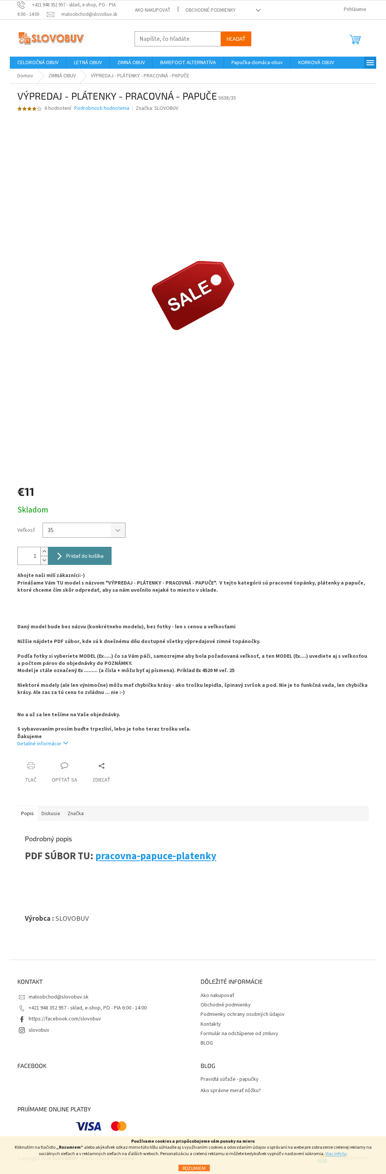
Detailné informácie (39, 744)
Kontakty (211, 1024)
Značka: (157, 108)
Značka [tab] (75, 813)
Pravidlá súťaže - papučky (230, 1079)
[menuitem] (38, 63)
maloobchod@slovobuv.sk (59, 997)
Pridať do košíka (85, 555)
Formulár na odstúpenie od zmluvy (239, 1033)
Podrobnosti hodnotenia (101, 108)
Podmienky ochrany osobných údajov (243, 1014)
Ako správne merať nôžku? (231, 1090)
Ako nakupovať (152, 10)
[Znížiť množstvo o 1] (44, 560)
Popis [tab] (27, 813)
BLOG (207, 1043)
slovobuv (39, 1030)
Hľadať (236, 38)
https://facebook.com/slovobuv (65, 1019)
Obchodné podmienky (210, 10)
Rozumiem (194, 1168)
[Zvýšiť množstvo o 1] (44, 551)
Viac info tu (335, 1154)
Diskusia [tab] (50, 813)
